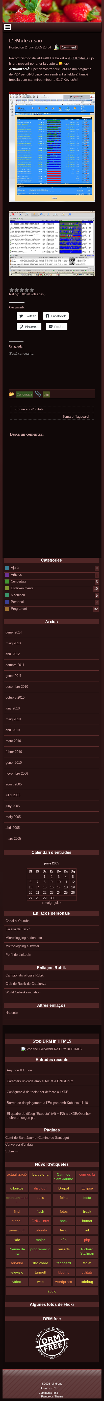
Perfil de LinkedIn (18, 955)
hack (63, 1221)
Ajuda (15, 568)
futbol (16, 1221)
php (87, 1240)
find (17, 1211)
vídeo (16, 1282)
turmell (40, 1272)
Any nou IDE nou (19, 1070)
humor (87, 1221)
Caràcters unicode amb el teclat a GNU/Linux (40, 1081)
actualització (17, 1174)
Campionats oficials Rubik (25, 975)
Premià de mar (17, 1251)
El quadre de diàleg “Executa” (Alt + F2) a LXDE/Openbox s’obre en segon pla (49, 1116)
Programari (19, 609)
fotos (64, 1211)
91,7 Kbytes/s (66, 80)
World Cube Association (23, 992)
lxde (17, 1240)
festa (87, 1198)
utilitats (87, 1272)
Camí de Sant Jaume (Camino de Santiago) (37, 1138)
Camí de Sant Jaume (63, 1176)
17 (59, 887)
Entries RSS (48, 1388)
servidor (16, 1263)
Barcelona (40, 1174)
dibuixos (16, 1188)
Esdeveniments (22, 588)
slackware (40, 1263)
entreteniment (17, 1200)
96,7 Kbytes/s (78, 58)
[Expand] (7, 27)
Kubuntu (40, 1230)
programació (40, 1249)
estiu (40, 1198)
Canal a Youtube (18, 921)
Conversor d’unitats (19, 1144)
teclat (87, 1263)
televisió (16, 1272)
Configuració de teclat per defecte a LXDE (37, 1092)
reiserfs (64, 1249)
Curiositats (19, 581)
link (87, 1230)
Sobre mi (11, 1151)
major (40, 1240)
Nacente (12, 1013)
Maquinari (18, 595)
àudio (51, 1291)
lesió (63, 1230)
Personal (17, 602)
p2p (64, 1240)
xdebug (87, 1282)
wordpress (63, 1282)
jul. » (58, 903)
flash (40, 1211)
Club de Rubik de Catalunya (26, 984)
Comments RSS (48, 1392)
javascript (16, 1230)
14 (37, 887)
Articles (16, 574)
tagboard (64, 1263)
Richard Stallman (87, 1251)
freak (87, 1211)
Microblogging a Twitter (22, 946)
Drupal (63, 1188)
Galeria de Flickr (18, 929)
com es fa (87, 1174)
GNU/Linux (40, 1221)
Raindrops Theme (52, 1396)
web (40, 1282)
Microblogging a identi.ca (24, 938)
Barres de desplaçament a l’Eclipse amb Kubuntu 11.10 (47, 1103)
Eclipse (87, 1188)
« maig (46, 903)
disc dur (40, 1188)
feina (64, 1198)
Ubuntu (63, 1272)
